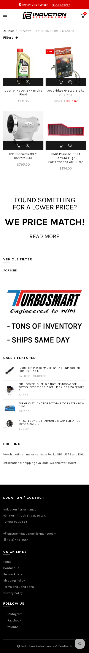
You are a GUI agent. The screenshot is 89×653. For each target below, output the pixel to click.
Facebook (14, 620)
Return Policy (12, 574)
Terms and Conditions (18, 587)
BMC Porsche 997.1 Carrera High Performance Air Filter (65, 158)
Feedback (65, 646)
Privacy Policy (13, 593)
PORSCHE (10, 270)
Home (10, 31)
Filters (8, 37)
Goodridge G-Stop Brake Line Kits (66, 92)
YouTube (12, 627)
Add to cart (18, 82)
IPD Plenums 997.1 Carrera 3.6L (23, 156)
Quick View (28, 82)
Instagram (14, 614)
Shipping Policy (14, 580)
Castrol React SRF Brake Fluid (23, 92)
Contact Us (11, 568)
